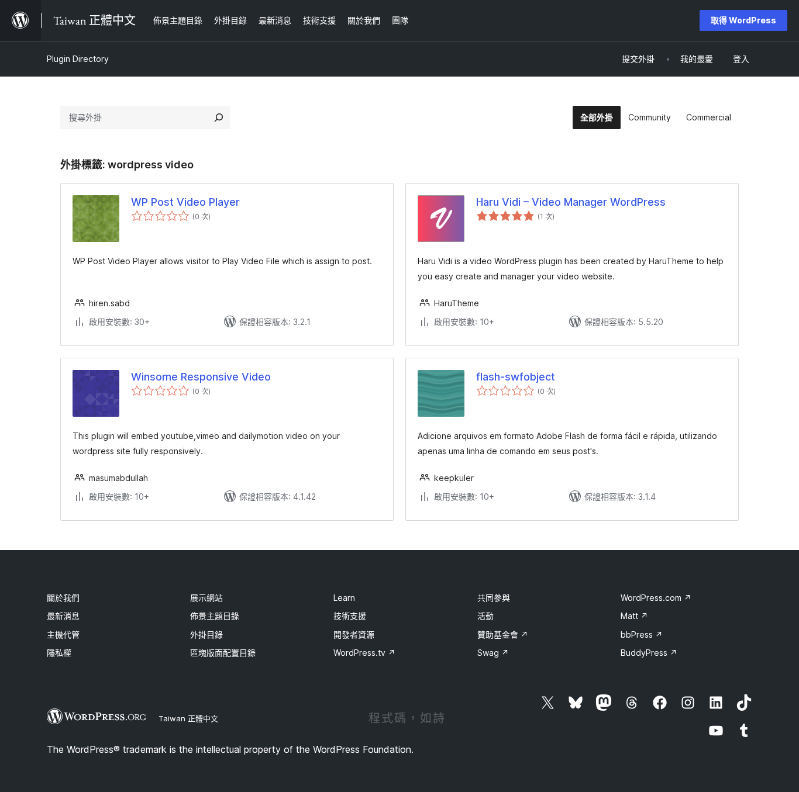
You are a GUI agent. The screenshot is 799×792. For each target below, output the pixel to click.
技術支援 (349, 616)
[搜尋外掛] (218, 117)
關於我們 (63, 598)
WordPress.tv (364, 653)
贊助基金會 (502, 634)
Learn (344, 598)
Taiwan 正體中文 (188, 718)
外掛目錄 (206, 634)
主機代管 (63, 634)
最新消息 (63, 616)
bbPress (642, 634)
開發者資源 (353, 634)
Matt (634, 616)
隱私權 (59, 653)
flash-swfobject (515, 377)
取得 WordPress (743, 20)
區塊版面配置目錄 (223, 653)
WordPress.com (656, 598)
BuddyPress (649, 653)
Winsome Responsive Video (201, 377)
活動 (485, 616)
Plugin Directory (78, 59)
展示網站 (206, 598)
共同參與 (493, 598)
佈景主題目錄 (214, 616)
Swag (493, 653)
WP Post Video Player (185, 202)
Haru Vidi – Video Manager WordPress (571, 202)
